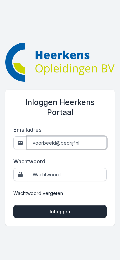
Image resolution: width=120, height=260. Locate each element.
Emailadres (27, 129)
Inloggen (60, 211)
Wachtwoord (29, 161)
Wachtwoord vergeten (38, 193)
